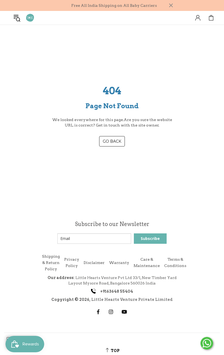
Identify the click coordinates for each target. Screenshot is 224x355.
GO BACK (112, 141)
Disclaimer (94, 262)
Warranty (119, 262)
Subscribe (150, 238)
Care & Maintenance (147, 262)
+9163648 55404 (116, 291)
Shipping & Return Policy (51, 262)
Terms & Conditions (175, 262)
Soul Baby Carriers (30, 17)
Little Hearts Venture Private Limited (132, 299)
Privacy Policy (71, 262)
